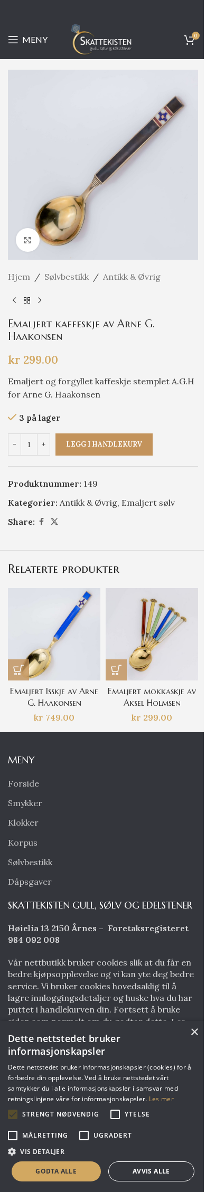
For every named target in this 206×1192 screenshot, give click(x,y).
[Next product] (39, 301)
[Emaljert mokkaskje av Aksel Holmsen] (152, 634)
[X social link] (54, 522)
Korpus (23, 842)
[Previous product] (14, 301)
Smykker (25, 803)
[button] (18, 669)
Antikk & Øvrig (132, 276)
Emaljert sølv (148, 502)
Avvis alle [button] (151, 1171)
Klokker (23, 822)
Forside (23, 783)
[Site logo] (103, 38)
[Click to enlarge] (28, 240)
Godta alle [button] (56, 1171)
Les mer (161, 1098)
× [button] (194, 1032)
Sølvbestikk (66, 276)
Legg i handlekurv (104, 444)
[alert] (103, 1106)
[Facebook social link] (41, 522)
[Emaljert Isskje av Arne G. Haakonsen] (54, 634)
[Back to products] (27, 301)
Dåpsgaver (30, 881)
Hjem (19, 276)
